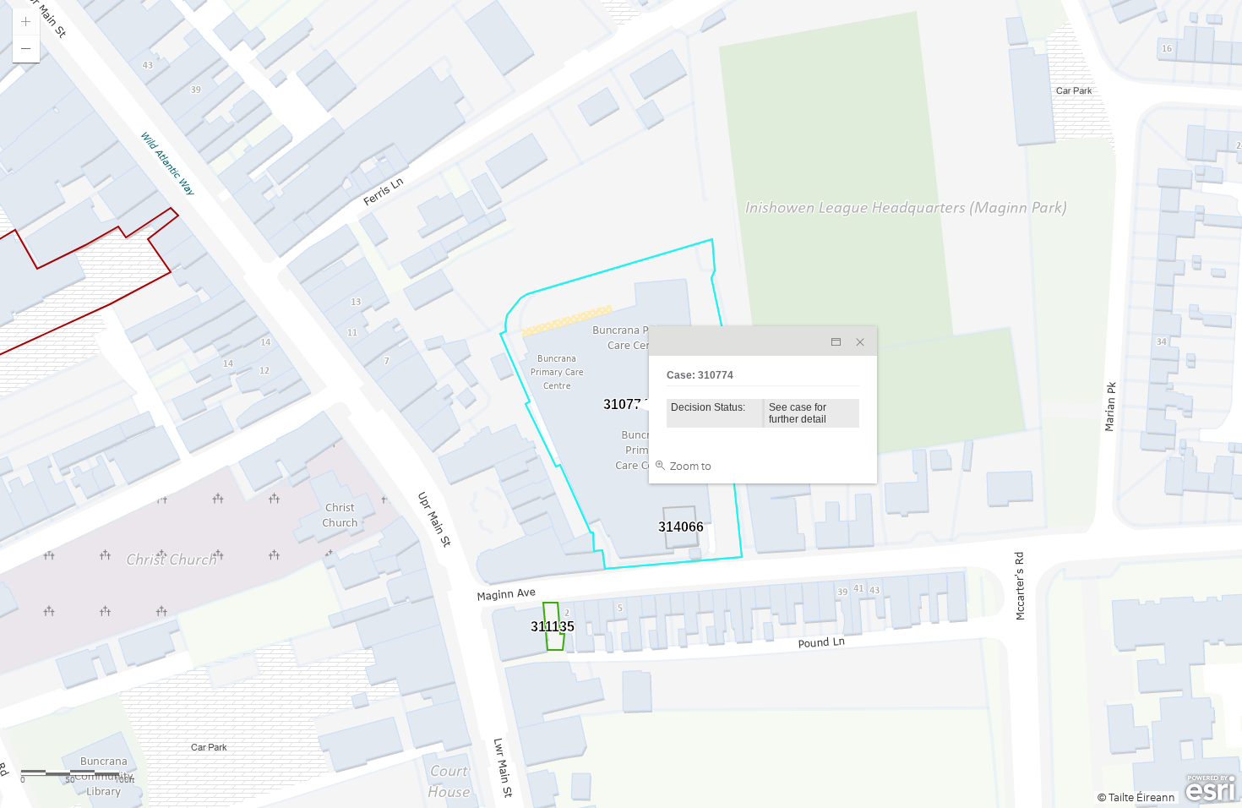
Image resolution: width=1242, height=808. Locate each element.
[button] (26, 49)
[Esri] (1210, 788)
